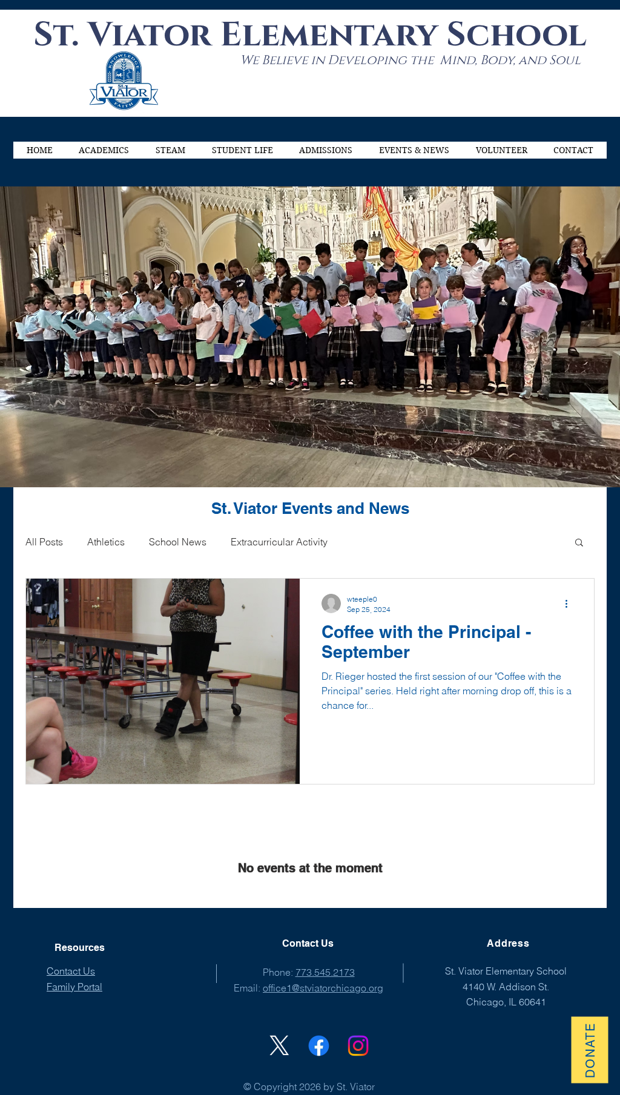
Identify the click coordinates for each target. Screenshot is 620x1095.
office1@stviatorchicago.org (323, 988)
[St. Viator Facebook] (318, 1045)
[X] (279, 1045)
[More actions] (570, 603)
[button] (104, 150)
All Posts (44, 542)
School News (177, 542)
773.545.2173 (325, 972)
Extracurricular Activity (279, 542)
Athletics (106, 542)
